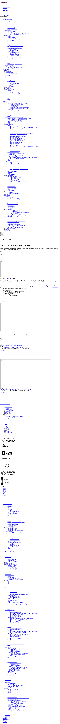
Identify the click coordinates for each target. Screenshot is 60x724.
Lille (8, 95)
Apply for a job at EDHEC (10, 66)
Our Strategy (10, 24)
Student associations (9, 72)
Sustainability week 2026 (14, 27)
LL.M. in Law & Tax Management (16, 140)
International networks (12, 41)
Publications (7, 229)
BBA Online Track (13, 106)
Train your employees (12, 56)
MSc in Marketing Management (16, 138)
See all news (2, 401)
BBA (6, 102)
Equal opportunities (11, 81)
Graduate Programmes (14, 60)
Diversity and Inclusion (12, 80)
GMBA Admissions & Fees (15, 165)
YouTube (4, 491)
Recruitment (5, 497)
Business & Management (12, 131)
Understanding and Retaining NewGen (15, 57)
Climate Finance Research (10, 228)
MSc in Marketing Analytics (15, 137)
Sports (6, 76)
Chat (4, 492)
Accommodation (8, 88)
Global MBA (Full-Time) (12, 162)
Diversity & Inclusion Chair (13, 218)
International (7, 35)
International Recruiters (14, 50)
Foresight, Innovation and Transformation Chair (16, 225)
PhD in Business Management (13, 193)
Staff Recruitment (11, 68)
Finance (9, 125)
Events (9, 63)
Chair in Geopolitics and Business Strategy (15, 227)
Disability (9, 85)
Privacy (4, 499)
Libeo (36, 283)
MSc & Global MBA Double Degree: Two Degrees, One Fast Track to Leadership (15, 389)
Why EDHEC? (8, 20)
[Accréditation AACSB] (7, 455)
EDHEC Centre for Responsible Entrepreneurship (17, 215)
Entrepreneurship (8, 30)
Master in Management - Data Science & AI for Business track (19, 118)
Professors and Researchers (13, 204)
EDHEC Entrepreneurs (12, 31)
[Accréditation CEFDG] (7, 462)
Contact (4, 495)
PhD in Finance (10, 192)
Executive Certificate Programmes (14, 184)
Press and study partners (14, 59)
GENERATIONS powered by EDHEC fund (16, 34)
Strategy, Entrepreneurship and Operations (15, 199)
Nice (8, 96)
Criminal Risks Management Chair (14, 224)
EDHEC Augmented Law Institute (14, 210)
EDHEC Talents (8, 413)
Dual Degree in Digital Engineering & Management (19, 107)
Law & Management (11, 154)
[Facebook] (30, 255)
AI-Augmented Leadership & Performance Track (19, 169)
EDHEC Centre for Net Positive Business (15, 217)
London (9, 99)
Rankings (7, 408)
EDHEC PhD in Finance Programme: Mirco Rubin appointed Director (13, 347)
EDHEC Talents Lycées (14, 82)
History (9, 22)
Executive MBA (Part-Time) (13, 166)
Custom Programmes (11, 186)
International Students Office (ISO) (14, 92)
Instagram (4, 489)
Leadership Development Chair (13, 222)
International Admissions (14, 111)
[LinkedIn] (30, 258)
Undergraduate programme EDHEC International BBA (18, 103)
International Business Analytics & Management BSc (19, 108)
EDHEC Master (10, 278)
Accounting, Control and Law (13, 197)
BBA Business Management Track (16, 104)
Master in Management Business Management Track (17, 119)
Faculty (6, 203)
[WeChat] (30, 260)
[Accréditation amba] (8, 441)
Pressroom (5, 496)
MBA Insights (10, 172)
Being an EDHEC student (12, 45)
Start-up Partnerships (14, 53)
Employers (5, 5)
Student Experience (6, 69)
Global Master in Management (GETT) (15, 121)
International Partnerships (14, 54)
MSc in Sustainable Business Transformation (18, 136)
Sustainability (10, 144)
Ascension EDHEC (13, 84)
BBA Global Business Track (15, 105)
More (4, 493)
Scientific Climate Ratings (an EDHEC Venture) (16, 221)
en (3, 13)
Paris (8, 98)
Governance (10, 23)
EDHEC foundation (9, 410)
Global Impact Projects (12, 38)
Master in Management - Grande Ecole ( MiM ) (14, 117)
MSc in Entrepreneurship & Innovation (17, 135)
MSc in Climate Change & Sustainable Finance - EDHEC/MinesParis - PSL (24, 127)
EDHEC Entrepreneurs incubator (47, 285)
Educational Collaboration (15, 55)
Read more (2, 336)
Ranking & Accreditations (12, 29)
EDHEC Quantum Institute (13, 213)
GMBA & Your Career (14, 164)
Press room (5, 8)
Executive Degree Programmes (13, 183)
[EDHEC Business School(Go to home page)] (3, 2)
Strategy (9, 36)
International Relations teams (13, 40)
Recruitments (10, 208)
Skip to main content (4, 0)
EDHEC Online (8, 194)
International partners (11, 37)
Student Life (7, 412)
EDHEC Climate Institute (12, 211)
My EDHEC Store (6, 7)
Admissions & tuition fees (12, 109)
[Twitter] (30, 257)
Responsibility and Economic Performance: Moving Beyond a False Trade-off (14, 332)
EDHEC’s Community (9, 42)
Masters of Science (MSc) (10, 124)
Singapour (7, 428)
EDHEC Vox (7, 230)
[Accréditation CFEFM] (5, 469)
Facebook (4, 488)
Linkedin (4, 490)
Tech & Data (10, 147)
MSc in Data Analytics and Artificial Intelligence (19, 148)
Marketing (9, 141)
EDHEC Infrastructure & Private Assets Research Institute (18, 212)
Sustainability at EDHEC (12, 25)
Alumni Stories (10, 173)
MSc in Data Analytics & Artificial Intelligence (18, 134)
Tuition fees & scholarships (15, 110)
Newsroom (5, 4)
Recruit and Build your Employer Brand (15, 48)
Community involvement (12, 73)
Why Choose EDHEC (12, 187)
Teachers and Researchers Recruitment (15, 67)
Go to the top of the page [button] (5, 402)
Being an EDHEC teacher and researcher (15, 46)
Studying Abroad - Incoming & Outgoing (15, 93)
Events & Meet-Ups (11, 174)
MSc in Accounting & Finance (15, 126)
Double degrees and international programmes (16, 39)
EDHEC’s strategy (8, 407)
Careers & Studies (11, 112)
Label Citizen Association (12, 75)
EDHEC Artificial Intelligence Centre (14, 214)
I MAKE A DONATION (5, 15)
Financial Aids (7, 87)
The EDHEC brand (11, 28)
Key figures (10, 21)
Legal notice (5, 498)
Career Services (8, 71)
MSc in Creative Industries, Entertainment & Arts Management (21, 133)
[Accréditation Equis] (5, 449)
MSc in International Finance (15, 130)
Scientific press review (12, 206)
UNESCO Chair (11, 226)
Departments (7, 196)
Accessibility (5, 501)
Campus (6, 94)
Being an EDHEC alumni (12, 43)
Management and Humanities (13, 200)
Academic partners (11, 91)
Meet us (9, 113)
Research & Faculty (6, 195)
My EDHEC (5, 10)
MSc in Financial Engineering (15, 129)
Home (4, 18)
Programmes (10, 32)
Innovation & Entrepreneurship (13, 152)
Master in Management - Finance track (15, 120)
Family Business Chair (12, 223)
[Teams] (30, 259)
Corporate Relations (9, 47)
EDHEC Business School (7, 19)
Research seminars (11, 205)
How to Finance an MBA (12, 171)
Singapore (9, 100)
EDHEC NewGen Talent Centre (14, 216)
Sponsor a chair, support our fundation (15, 64)
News (9, 61)
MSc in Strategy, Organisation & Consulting (18, 139)
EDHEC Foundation (9, 65)
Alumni (4, 9)
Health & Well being (9, 77)
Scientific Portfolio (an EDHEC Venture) (15, 219)
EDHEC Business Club (14, 52)
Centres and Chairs (8, 209)
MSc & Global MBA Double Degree (17, 158)
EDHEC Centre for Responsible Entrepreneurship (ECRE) (18, 33)
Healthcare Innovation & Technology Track (18, 168)
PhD (6, 191)
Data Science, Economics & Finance (14, 198)
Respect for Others (11, 86)
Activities (11, 58)
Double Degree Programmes (13, 156)
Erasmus (9, 90)
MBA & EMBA (8, 161)
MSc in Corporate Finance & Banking (17, 128)
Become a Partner (11, 51)
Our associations (11, 74)
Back (1, 241)
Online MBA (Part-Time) (12, 170)
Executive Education (9, 175)
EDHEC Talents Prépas (14, 83)
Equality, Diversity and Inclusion (11, 78)
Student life (7, 70)
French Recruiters (13, 49)
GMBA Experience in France (15, 163)
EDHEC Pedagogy (11, 207)
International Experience (9, 89)
